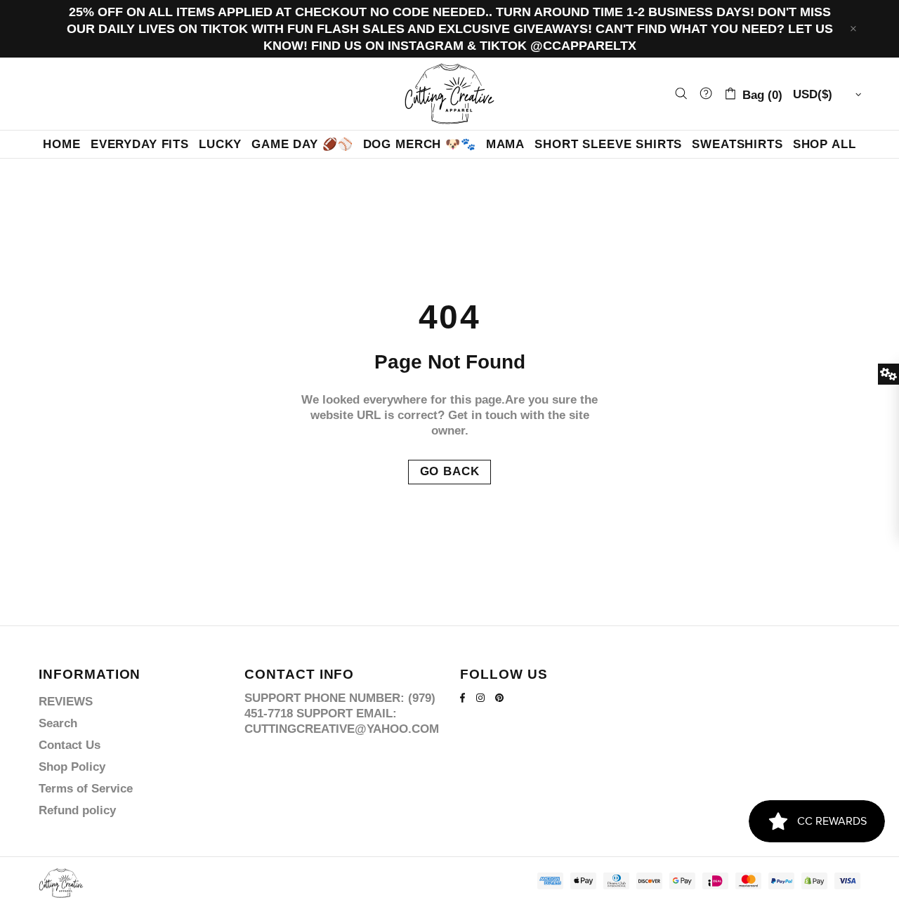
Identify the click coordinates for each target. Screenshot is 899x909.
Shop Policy (72, 767)
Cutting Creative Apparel (449, 94)
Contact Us (69, 745)
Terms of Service (86, 788)
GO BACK (450, 471)
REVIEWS (66, 701)
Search (58, 723)
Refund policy (77, 810)
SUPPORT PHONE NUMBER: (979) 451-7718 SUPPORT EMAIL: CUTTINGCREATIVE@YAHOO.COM (341, 713)
